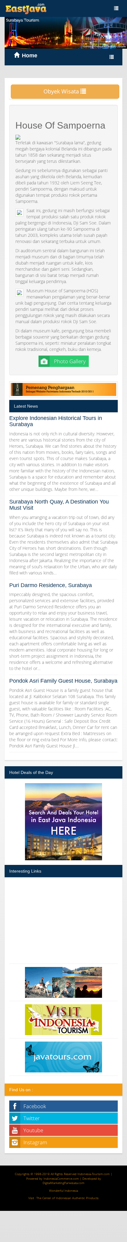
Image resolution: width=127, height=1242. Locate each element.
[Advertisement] (63, 920)
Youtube (33, 1130)
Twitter (31, 1118)
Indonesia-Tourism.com (93, 1174)
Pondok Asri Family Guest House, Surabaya (63, 681)
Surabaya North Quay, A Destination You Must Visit (59, 505)
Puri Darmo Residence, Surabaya (50, 585)
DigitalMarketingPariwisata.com (63, 1183)
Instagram (35, 1142)
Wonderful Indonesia (63, 1190)
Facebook (34, 1106)
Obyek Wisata (61, 91)
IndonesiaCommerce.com (61, 1178)
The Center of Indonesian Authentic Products (67, 1198)
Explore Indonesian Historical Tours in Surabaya (55, 421)
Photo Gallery (69, 361)
